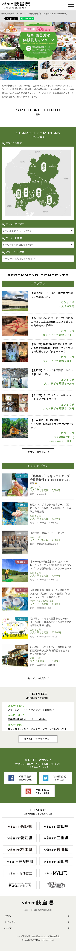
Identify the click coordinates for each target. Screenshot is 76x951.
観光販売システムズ (40, 936)
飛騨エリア (44, 166)
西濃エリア (18, 197)
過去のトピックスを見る (36, 739)
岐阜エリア (25, 193)
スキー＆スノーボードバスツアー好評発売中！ (32, 709)
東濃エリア (51, 200)
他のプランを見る (37, 678)
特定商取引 (55, 936)
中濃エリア (39, 193)
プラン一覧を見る (37, 452)
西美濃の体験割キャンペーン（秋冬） (27, 719)
